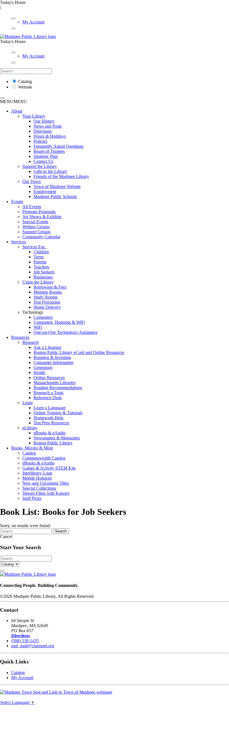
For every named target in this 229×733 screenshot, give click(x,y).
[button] (13, 101)
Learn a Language (50, 407)
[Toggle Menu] (13, 18)
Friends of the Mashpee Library (61, 176)
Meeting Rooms (48, 292)
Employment (45, 191)
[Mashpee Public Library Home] (28, 36)
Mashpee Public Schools (55, 196)
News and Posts (48, 126)
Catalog (25, 81)
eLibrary (29, 427)
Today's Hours (13, 2)
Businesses (43, 277)
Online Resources (49, 377)
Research (30, 342)
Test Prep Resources (51, 422)
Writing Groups (36, 226)
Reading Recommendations (58, 387)
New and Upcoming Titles (45, 483)
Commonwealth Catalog (43, 458)
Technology (32, 312)
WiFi (38, 327)
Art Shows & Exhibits (41, 216)
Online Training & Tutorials (58, 412)
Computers (43, 317)
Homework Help (48, 417)
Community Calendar (41, 236)
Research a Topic (49, 392)
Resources (20, 337)
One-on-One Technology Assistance (65, 332)
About (16, 111)
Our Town (31, 181)
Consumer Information (53, 362)
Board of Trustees (49, 151)
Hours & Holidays (50, 136)
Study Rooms (46, 297)
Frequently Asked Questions (59, 146)
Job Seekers (44, 272)
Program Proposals (39, 211)
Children (41, 251)
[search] (2, 98)
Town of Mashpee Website (57, 186)
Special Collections (39, 488)
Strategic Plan (46, 156)
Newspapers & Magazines (57, 437)
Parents (40, 262)
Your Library (33, 116)
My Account (33, 22)
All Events (31, 206)
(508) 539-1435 (25, 640)
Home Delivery (47, 307)
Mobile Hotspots (37, 478)
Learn (27, 402)
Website (25, 87)
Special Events (35, 221)
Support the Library (39, 166)
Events (17, 201)
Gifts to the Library (50, 171)
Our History (44, 121)
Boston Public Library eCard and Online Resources (79, 352)
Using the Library (38, 282)
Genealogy (43, 367)
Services (18, 241)
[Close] (13, 28)
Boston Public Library (53, 443)
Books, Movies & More (32, 448)
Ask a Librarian (47, 347)
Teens (39, 256)
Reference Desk (48, 397)
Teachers (41, 267)
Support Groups (36, 231)
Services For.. (34, 246)
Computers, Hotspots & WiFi (59, 322)
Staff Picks (31, 498)
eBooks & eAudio (50, 432)
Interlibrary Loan (37, 473)
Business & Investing (52, 357)
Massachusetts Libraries (54, 382)
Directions (43, 131)
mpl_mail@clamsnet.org (32, 645)
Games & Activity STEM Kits (49, 468)
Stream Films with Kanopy (46, 493)
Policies (40, 141)
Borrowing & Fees (50, 287)
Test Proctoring (47, 302)
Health (39, 372)
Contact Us (43, 161)
